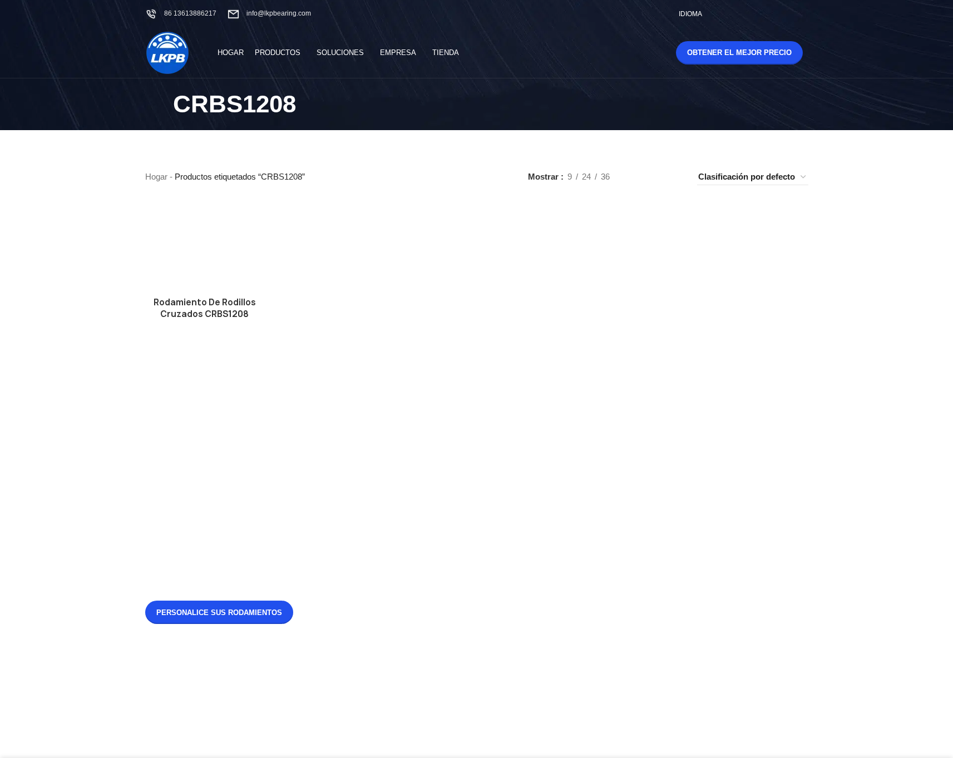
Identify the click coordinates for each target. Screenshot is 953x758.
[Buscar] (644, 53)
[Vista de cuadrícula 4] (674, 177)
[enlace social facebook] (731, 14)
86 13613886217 (190, 13)
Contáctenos (518, 463)
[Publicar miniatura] (345, 456)
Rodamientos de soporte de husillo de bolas (645, 600)
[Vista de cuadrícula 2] (636, 177)
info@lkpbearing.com (278, 13)
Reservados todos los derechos (494, 730)
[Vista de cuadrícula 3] (655, 177)
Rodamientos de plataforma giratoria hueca (529, 560)
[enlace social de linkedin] (801, 14)
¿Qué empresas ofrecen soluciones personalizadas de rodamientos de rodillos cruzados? (416, 644)
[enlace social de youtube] (773, 14)
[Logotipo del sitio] (167, 52)
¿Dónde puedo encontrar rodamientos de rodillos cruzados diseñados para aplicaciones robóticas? (412, 552)
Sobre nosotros (522, 444)
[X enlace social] (745, 14)
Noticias (509, 425)
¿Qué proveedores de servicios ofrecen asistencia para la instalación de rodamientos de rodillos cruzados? (418, 454)
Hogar (156, 176)
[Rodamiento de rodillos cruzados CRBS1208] (204, 246)
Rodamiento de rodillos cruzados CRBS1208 (205, 308)
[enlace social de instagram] (759, 14)
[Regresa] (159, 104)
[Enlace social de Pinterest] (787, 14)
